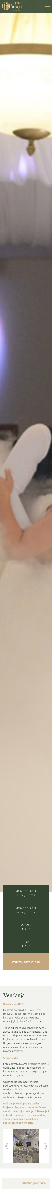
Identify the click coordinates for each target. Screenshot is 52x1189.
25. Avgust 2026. (26, 912)
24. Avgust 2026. (26, 895)
